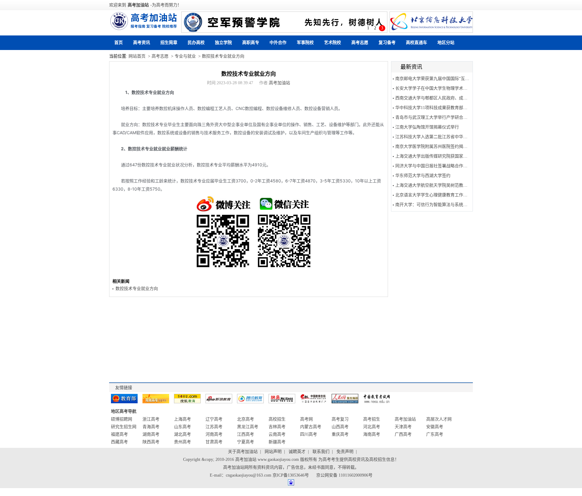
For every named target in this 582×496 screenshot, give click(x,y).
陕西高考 (150, 442)
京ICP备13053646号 (291, 475)
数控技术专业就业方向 (248, 74)
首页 (118, 42)
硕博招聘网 (121, 419)
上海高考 (182, 419)
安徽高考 (434, 426)
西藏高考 (119, 442)
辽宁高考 (214, 419)
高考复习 (340, 419)
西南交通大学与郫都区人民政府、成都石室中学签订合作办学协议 (456, 98)
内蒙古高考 (310, 426)
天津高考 (403, 426)
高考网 (306, 419)
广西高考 (403, 434)
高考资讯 (141, 42)
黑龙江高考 (247, 426)
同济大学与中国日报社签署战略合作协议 (433, 166)
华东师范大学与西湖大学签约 (422, 175)
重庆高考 (340, 434)
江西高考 (245, 434)
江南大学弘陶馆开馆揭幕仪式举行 (427, 127)
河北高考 (371, 426)
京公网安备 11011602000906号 (344, 475)
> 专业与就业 (183, 56)
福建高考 (119, 434)
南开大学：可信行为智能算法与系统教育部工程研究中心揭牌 (452, 204)
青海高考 (150, 426)
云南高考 (277, 434)
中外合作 (277, 42)
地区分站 (445, 42)
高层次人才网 (439, 419)
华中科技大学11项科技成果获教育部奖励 (433, 107)
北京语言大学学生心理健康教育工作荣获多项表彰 (442, 195)
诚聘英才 (297, 451)
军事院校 (305, 42)
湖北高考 (182, 434)
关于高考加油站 (243, 451)
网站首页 (137, 56)
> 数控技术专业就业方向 (220, 56)
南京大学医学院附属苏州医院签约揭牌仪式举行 (439, 146)
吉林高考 (277, 426)
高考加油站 (138, 5)
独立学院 (223, 42)
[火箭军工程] (284, 22)
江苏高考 (214, 426)
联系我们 (321, 451)
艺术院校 (332, 42)
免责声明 (344, 451)
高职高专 (250, 42)
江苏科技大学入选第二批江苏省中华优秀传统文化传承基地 (450, 137)
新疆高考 (277, 442)
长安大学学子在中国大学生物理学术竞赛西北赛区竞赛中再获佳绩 (456, 88)
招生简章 (168, 42)
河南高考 (214, 434)
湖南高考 (150, 434)
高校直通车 (416, 42)
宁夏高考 (245, 442)
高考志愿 (359, 42)
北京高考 (245, 419)
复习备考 (387, 42)
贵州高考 (182, 442)
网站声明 (273, 451)
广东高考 (434, 434)
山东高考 (182, 426)
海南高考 (371, 434)
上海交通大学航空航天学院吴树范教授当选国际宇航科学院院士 (454, 185)
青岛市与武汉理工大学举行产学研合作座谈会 (437, 117)
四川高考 (308, 434)
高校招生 (277, 419)
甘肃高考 (214, 442)
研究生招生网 (123, 426)
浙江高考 (150, 419)
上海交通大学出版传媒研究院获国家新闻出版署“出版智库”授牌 (454, 156)
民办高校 (196, 42)
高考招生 (371, 419)
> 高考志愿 (158, 56)
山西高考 (340, 426)
